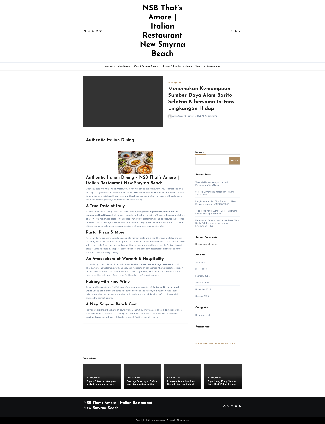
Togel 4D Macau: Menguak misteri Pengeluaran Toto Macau (101, 384)
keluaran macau (213, 343)
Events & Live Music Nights (177, 66)
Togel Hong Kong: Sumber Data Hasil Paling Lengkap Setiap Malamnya (223, 384)
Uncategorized (174, 83)
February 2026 (202, 276)
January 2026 (202, 282)
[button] (238, 105)
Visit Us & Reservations (208, 66)
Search (199, 152)
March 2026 (201, 269)
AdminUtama (177, 116)
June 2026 (200, 262)
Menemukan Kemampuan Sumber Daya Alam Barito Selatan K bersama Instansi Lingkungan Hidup (217, 223)
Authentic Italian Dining (117, 66)
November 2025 (203, 289)
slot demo (200, 343)
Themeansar (183, 420)
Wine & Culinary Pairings (146, 66)
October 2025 (202, 296)
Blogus (170, 420)
